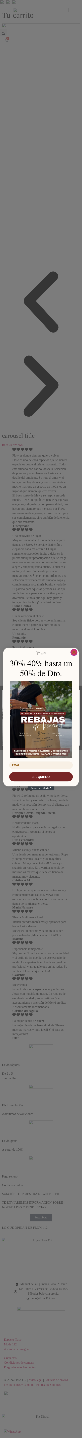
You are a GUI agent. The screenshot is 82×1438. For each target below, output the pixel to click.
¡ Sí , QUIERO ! (40, 777)
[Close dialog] (74, 652)
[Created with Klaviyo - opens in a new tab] (41, 788)
